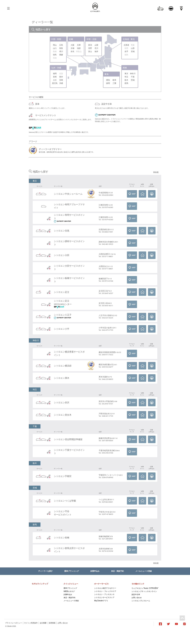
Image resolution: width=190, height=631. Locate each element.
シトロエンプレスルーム (141, 601)
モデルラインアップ (40, 584)
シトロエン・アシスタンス (104, 594)
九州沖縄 (56, 67)
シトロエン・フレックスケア (105, 591)
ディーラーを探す (45, 571)
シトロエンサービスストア (104, 597)
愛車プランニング (71, 571)
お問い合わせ (137, 598)
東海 (106, 74)
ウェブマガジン (145, 588)
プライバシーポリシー (13, 623)
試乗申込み (95, 571)
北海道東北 (129, 39)
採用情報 (52, 623)
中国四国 (56, 39)
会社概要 (43, 623)
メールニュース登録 (143, 571)
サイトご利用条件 (31, 623)
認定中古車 (136, 594)
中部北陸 (91, 39)
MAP (132, 194)
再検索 (156, 172)
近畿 (71, 39)
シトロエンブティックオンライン (144, 591)
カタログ (69, 591)
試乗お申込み (151, 194)
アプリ (101, 601)
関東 (125, 67)
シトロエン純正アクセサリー (105, 588)
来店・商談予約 (117, 571)
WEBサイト (142, 194)
